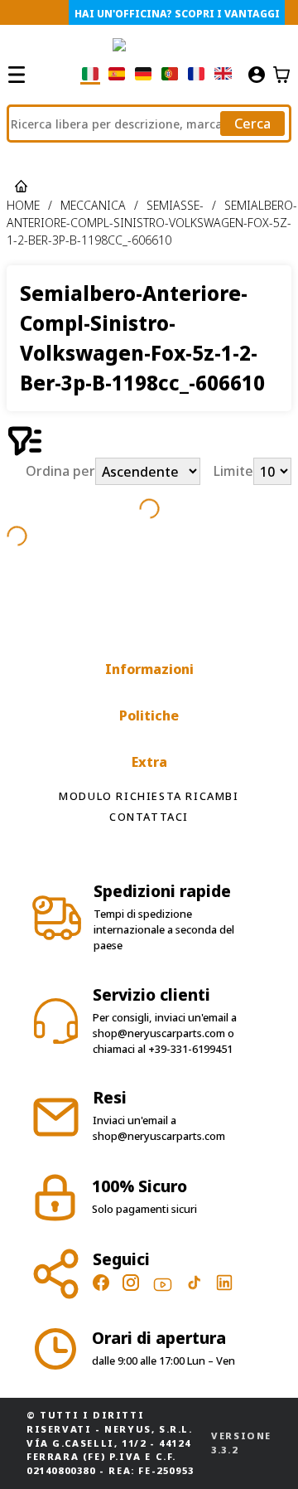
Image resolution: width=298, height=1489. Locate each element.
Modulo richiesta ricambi (148, 795)
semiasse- (175, 205)
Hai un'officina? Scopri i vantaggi (177, 14)
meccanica (93, 205)
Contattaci (149, 816)
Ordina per (60, 472)
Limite (233, 472)
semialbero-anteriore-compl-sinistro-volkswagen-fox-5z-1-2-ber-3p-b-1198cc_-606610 (152, 222)
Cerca (252, 123)
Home (23, 205)
